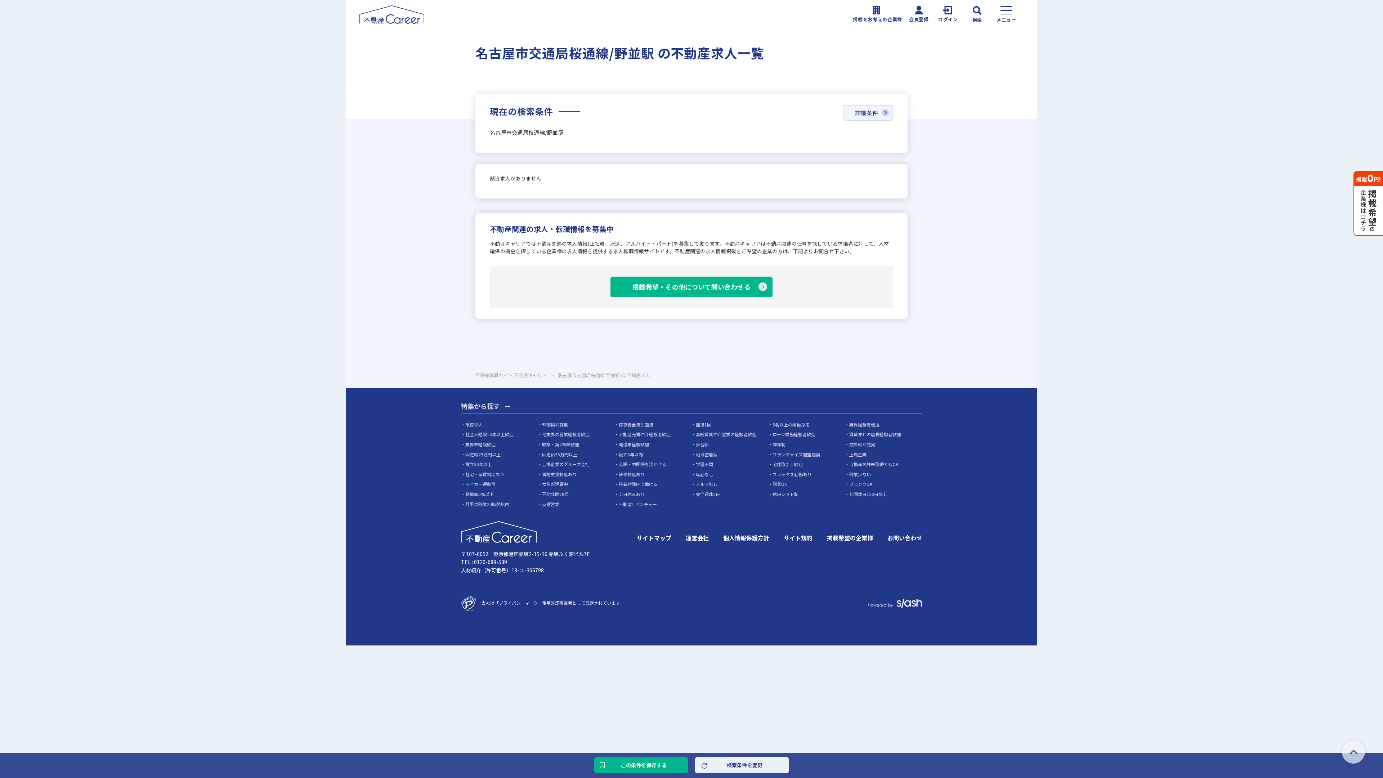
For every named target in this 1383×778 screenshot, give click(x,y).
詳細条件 (866, 112)
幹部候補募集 (555, 424)
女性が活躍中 (555, 484)
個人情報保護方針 (746, 538)
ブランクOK (860, 484)
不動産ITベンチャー (638, 504)
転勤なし (704, 474)
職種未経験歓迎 (634, 444)
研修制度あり (632, 474)
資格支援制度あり (559, 474)
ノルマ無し (706, 484)
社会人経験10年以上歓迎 (489, 434)
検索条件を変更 (745, 765)
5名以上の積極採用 (791, 424)
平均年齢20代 (555, 494)
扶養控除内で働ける (638, 484)
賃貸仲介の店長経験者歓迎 (875, 434)
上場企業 (858, 454)
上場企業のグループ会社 (565, 464)
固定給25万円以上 (483, 454)
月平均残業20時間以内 (487, 504)
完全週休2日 (708, 494)
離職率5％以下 (479, 494)
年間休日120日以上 (868, 494)
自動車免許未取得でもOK (873, 464)
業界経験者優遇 (864, 424)
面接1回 (703, 424)
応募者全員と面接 (636, 424)
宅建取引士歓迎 (788, 464)
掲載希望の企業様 (850, 538)
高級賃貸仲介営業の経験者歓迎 (726, 434)
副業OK (780, 484)
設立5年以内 (631, 454)
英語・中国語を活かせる (642, 464)
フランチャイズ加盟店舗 (796, 454)
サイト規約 (798, 538)
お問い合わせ (904, 538)
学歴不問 (704, 464)
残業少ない (860, 474)
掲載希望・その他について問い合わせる (691, 286)
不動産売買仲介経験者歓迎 (645, 434)
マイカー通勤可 (480, 484)
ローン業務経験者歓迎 (794, 434)
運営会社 (697, 538)
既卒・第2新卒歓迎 (560, 444)
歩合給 (702, 444)
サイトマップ (654, 538)
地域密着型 (706, 454)
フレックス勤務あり (792, 474)
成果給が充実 (862, 444)
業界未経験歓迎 (480, 444)
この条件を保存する (644, 765)
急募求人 (474, 424)
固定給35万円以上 (559, 454)
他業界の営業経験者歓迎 (566, 434)
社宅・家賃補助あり (484, 474)
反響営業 (550, 504)
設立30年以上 (478, 464)
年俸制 (779, 444)
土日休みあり (632, 494)
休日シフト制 (785, 494)
